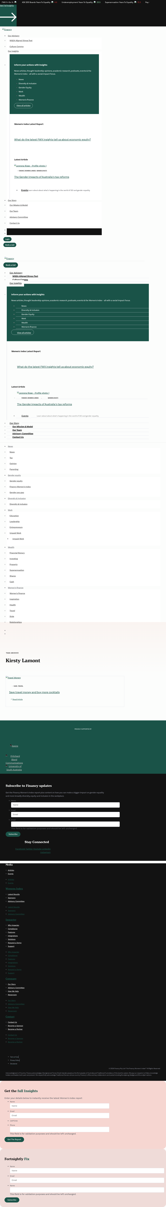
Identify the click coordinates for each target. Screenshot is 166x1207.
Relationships (16, 622)
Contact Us (15, 223)
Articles (11, 870)
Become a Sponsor (15, 1026)
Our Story (12, 200)
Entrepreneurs (16, 527)
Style (12, 616)
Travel (12, 610)
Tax (11, 458)
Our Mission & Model (19, 205)
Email (13, 810)
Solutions (11, 939)
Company (11, 978)
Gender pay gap (17, 492)
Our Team (14, 211)
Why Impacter (13, 925)
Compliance (13, 929)
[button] (7, 5)
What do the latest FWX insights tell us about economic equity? (52, 139)
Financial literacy (17, 553)
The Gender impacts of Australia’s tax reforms (41, 177)
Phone (12, 1125)
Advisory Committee (19, 217)
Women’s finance (15, 587)
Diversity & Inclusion (17, 498)
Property (14, 564)
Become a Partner (15, 1029)
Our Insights (13, 51)
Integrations (13, 936)
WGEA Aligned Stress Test (21, 40)
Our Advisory (13, 36)
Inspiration (14, 599)
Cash (12, 582)
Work (10, 510)
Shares (13, 576)
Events (24, 190)
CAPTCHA (14, 1121)
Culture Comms (16, 46)
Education (14, 516)
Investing (14, 558)
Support (11, 946)
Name (13, 801)
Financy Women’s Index (20, 486)
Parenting (14, 469)
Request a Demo (14, 943)
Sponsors (11, 898)
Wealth (11, 547)
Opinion (13, 463)
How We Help (13, 991)
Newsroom (12, 995)
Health (13, 605)
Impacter (11, 919)
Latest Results (14, 894)
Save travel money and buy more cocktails (34, 692)
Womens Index (14, 888)
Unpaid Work (15, 533)
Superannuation (17, 570)
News (10, 446)
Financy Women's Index (27, 171)
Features (11, 932)
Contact (10, 1016)
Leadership (15, 521)
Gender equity (42, 171)
